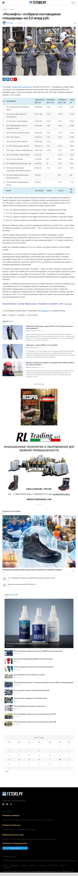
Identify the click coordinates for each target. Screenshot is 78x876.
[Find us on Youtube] (7, 804)
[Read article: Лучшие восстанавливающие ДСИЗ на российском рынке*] (9, 661)
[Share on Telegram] (7, 79)
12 (29, 755)
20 (39, 759)
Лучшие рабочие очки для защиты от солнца (29, 675)
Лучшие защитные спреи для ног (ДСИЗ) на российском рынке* (27, 643)
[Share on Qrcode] (15, 79)
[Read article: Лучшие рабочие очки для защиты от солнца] (9, 677)
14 (50, 755)
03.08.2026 (10, 646)
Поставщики (43, 865)
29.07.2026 (17, 653)
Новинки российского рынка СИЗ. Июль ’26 (22, 584)
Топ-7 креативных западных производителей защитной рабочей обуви (31, 578)
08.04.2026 (17, 669)
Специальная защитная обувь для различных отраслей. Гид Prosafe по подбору (31, 570)
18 (19, 759)
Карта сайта (7, 811)
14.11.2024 (17, 693)
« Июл (7, 771)
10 (9, 755)
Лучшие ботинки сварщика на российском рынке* (31, 698)
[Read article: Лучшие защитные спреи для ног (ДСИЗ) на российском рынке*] (39, 623)
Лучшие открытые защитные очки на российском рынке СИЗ (35, 722)
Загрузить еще (39, 384)
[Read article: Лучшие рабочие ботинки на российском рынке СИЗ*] (9, 692)
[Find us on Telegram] (3, 804)
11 (19, 755)
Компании (12, 9)
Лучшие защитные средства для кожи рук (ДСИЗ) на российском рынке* (38, 651)
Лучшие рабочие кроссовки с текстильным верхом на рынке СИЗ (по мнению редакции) (43, 682)
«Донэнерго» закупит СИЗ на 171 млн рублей (42, 345)
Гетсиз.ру (10, 23)
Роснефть (21, 315)
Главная (4, 9)
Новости (5, 865)
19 (29, 759)
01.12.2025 (17, 677)
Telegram (45, 310)
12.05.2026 (42, 367)
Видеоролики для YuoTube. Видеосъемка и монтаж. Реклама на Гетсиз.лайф (29, 839)
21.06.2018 (20, 23)
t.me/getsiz (68, 304)
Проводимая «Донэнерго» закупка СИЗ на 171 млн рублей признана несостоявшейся (49, 327)
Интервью (32, 865)
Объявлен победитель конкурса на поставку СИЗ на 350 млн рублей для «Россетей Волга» (50, 364)
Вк (64, 310)
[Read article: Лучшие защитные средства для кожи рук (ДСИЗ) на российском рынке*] (9, 653)
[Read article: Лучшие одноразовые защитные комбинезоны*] (9, 708)
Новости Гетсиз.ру (31, 330)
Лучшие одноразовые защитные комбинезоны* (30, 706)
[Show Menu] (3, 2)
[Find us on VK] (11, 804)
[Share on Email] (11, 79)
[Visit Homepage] (37, 3)
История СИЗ (6, 867)
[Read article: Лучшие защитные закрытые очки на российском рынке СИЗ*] (9, 716)
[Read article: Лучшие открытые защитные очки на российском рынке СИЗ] (9, 724)
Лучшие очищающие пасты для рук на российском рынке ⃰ (33, 667)
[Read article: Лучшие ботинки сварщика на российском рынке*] (9, 700)
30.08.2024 (17, 724)
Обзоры (23, 865)
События (63, 865)
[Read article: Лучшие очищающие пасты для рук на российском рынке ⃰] (9, 669)
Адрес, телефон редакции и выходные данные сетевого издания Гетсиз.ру (28, 820)
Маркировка (14, 865)
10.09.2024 (17, 716)
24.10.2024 (17, 708)
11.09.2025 (17, 685)
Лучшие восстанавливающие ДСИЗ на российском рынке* (33, 659)
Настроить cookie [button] (8, 856)
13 (39, 755)
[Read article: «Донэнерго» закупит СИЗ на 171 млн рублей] (12, 351)
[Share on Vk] (4, 79)
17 (9, 759)
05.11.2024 (17, 701)
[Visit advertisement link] (39, 407)
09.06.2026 (42, 330)
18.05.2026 (42, 347)
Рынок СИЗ (53, 865)
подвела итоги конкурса (21, 87)
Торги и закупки (32, 315)
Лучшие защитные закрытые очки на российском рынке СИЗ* (35, 714)
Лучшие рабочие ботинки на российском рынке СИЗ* (31, 690)
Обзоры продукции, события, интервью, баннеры (19, 829)
